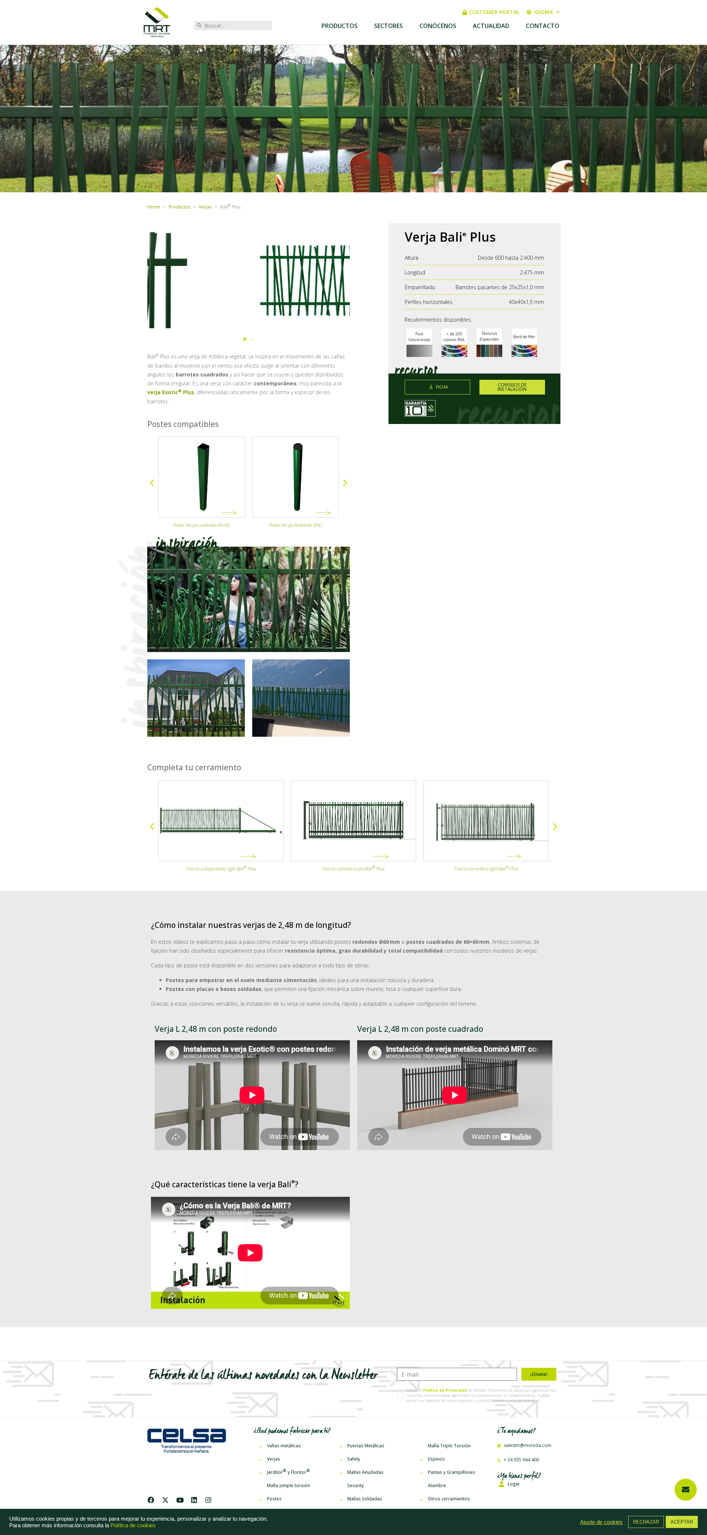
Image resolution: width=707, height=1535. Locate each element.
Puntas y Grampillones (451, 1472)
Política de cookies (133, 1525)
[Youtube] (180, 1500)
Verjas (273, 1459)
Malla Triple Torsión (449, 1446)
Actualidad (491, 26)
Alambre (437, 1485)
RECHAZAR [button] (646, 1522)
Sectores (388, 26)
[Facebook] (152, 1500)
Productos (339, 26)
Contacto (542, 26)
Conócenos (437, 26)
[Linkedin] (194, 1500)
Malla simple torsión (288, 1485)
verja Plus (170, 392)
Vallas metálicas (284, 1446)
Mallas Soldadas (364, 1499)
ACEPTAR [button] (682, 1522)
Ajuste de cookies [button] (601, 1522)
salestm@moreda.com (527, 1445)
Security (355, 1485)
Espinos (436, 1459)
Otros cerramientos (449, 1499)
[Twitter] (165, 1500)
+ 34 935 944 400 (521, 1460)
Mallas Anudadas (365, 1472)
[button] (244, 339)
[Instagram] (208, 1500)
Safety (353, 1459)
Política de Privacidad (445, 1390)
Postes (274, 1499)
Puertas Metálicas (365, 1446)
